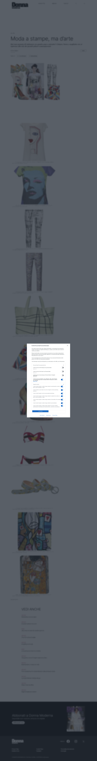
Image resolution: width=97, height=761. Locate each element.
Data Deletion (42, 415)
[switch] (62, 367)
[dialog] (48, 380)
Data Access (48, 415)
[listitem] (48, 365)
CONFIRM (40, 411)
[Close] (68, 346)
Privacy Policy (54, 415)
